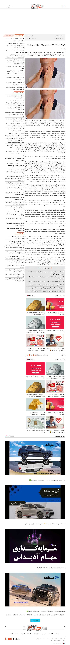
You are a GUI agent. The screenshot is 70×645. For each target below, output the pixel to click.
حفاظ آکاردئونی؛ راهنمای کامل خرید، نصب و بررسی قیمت (15, 280)
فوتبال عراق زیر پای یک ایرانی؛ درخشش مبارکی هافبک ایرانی (16, 242)
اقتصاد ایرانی (29, 615)
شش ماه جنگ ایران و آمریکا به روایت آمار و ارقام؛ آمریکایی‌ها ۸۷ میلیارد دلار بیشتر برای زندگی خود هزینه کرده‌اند (15, 140)
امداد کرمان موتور (43, 615)
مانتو (63, 615)
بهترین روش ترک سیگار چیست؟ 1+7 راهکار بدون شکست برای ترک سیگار (15, 253)
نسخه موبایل (35, 620)
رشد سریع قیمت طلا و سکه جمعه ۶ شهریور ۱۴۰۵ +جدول (15, 79)
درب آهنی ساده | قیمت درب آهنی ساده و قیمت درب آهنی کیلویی (14, 271)
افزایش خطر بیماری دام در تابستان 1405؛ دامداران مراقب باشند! (15, 261)
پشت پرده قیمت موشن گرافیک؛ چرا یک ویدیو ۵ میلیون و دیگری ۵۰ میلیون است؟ (14, 257)
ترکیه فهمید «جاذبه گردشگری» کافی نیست (15, 67)
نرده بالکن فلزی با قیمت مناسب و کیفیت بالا (15, 266)
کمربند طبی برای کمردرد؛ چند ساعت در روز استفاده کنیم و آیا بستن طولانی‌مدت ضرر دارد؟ (14, 247)
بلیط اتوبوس (9, 615)
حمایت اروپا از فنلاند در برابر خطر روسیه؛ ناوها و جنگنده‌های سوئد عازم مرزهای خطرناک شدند (16, 62)
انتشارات (23, 634)
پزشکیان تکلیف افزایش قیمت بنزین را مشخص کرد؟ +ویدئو (14, 193)
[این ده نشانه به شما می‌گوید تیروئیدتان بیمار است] (45, 73)
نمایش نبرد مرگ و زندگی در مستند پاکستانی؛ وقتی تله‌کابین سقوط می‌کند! (15, 102)
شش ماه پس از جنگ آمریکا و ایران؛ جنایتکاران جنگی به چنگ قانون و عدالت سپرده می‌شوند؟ (15, 147)
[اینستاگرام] (11, 639)
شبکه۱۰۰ (57, 634)
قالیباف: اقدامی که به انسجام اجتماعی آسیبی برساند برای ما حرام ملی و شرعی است (14, 153)
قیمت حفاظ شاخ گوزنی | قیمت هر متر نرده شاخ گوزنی (14, 275)
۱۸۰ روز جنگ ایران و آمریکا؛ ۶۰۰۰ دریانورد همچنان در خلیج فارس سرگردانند (14, 135)
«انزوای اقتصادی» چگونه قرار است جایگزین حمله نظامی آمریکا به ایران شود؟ (45, 291)
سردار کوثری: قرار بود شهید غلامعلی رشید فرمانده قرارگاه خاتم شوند (15, 88)
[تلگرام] (6, 639)
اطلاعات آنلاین (37, 6)
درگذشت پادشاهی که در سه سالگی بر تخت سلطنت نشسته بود (15, 120)
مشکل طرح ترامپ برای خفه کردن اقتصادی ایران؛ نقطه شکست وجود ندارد (45, 285)
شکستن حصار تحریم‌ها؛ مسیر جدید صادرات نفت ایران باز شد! (15, 84)
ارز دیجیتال (16, 615)
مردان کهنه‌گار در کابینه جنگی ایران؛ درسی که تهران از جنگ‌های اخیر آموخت (45, 288)
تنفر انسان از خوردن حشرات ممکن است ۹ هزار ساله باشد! (15, 97)
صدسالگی (50, 634)
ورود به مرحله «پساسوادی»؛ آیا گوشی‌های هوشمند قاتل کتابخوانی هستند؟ (45, 282)
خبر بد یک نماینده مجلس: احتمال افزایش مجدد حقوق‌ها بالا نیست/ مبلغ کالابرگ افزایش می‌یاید (15, 45)
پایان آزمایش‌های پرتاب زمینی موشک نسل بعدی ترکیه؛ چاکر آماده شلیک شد (15, 125)
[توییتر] (9, 639)
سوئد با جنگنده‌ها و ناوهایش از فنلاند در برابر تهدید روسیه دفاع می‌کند (14, 130)
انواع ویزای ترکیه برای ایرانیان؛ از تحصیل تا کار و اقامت (16, 237)
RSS (12, 634)
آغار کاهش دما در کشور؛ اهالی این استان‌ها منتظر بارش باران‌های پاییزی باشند (15, 73)
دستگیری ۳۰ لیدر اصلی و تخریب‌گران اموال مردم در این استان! (15, 40)
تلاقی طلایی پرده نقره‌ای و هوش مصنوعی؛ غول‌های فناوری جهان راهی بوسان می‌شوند (16, 107)
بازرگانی (19, 233)
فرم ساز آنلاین (51, 615)
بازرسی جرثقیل (58, 615)
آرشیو (17, 634)
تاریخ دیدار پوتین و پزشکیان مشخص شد (15, 219)
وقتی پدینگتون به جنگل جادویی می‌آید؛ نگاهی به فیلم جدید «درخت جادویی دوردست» (14, 114)
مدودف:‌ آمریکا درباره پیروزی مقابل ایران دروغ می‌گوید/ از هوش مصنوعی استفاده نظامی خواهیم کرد (15, 165)
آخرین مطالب (18, 92)
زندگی (57, 36)
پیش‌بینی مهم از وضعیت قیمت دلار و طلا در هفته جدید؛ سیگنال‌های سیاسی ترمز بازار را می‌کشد (14, 178)
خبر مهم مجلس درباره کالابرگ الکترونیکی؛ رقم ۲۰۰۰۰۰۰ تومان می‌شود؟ (15, 56)
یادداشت (29, 634)
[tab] (19, 35)
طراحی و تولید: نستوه (57, 643)
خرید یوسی (35, 615)
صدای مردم (37, 634)
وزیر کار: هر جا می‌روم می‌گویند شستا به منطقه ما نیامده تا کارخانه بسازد (14, 208)
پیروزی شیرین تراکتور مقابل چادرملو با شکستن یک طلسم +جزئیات (14, 203)
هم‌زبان (44, 634)
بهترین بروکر (22, 615)
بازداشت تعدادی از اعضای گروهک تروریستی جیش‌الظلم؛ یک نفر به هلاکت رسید (15, 171)
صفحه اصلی (61, 36)
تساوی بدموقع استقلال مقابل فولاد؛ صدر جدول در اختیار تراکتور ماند (15, 184)
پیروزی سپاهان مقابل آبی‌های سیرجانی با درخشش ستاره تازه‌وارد (14, 198)
